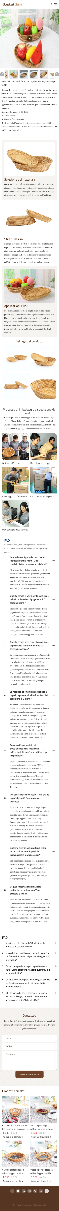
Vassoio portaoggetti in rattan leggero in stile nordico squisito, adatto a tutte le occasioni (42, 1171)
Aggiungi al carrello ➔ (13, 1137)
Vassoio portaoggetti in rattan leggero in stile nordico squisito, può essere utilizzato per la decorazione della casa (13, 1171)
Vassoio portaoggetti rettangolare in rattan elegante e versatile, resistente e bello (41, 1127)
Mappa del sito (40, 1205)
